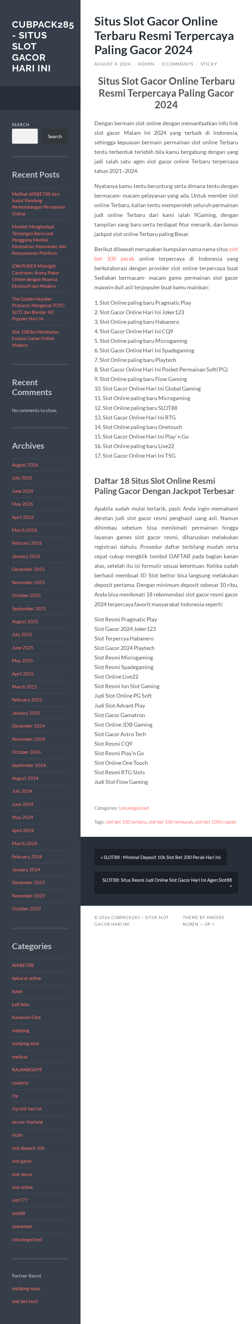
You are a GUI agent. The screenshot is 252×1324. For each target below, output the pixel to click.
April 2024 (23, 830)
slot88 (18, 1213)
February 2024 (27, 856)
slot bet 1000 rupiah (215, 821)
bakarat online (26, 978)
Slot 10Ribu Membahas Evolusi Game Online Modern (35, 338)
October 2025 (26, 595)
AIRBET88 (23, 965)
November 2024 (28, 739)
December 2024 (28, 725)
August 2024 (25, 778)
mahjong (20, 1030)
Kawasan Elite (26, 1017)
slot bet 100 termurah (170, 821)
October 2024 (26, 752)
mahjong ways (26, 1288)
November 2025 (28, 582)
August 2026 (25, 464)
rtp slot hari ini (26, 1108)
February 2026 (27, 543)
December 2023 (28, 882)
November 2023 (28, 895)
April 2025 (23, 673)
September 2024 (29, 765)
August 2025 (25, 621)
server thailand (27, 1122)
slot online (22, 1187)
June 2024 (22, 804)
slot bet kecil (25, 1301)
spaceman (22, 1226)
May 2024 (22, 817)
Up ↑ (210, 924)
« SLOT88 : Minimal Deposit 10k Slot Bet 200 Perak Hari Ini (160, 857)
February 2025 (27, 699)
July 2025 (22, 634)
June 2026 (22, 491)
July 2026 (22, 477)
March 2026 (24, 530)
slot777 (20, 1200)
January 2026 (26, 556)
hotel (17, 991)
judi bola (20, 1004)
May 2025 (22, 660)
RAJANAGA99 (27, 1069)
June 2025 (22, 647)
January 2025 (26, 713)
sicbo (17, 1134)
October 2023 (26, 908)
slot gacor (22, 1161)
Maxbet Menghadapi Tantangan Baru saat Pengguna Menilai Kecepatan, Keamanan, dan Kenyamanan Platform (39, 240)
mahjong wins (25, 1043)
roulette (20, 1082)
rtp (15, 1095)
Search (21, 124)
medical (20, 1056)
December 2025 (28, 569)
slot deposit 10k (28, 1148)
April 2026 (23, 517)
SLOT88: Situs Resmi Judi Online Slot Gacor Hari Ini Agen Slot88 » (167, 882)
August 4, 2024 (112, 64)
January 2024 (26, 869)
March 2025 (24, 686)
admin (146, 64)
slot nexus (22, 1174)
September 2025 (29, 608)
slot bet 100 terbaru (126, 821)
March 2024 (24, 843)
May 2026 (22, 504)
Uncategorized (27, 1239)
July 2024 (22, 791)
